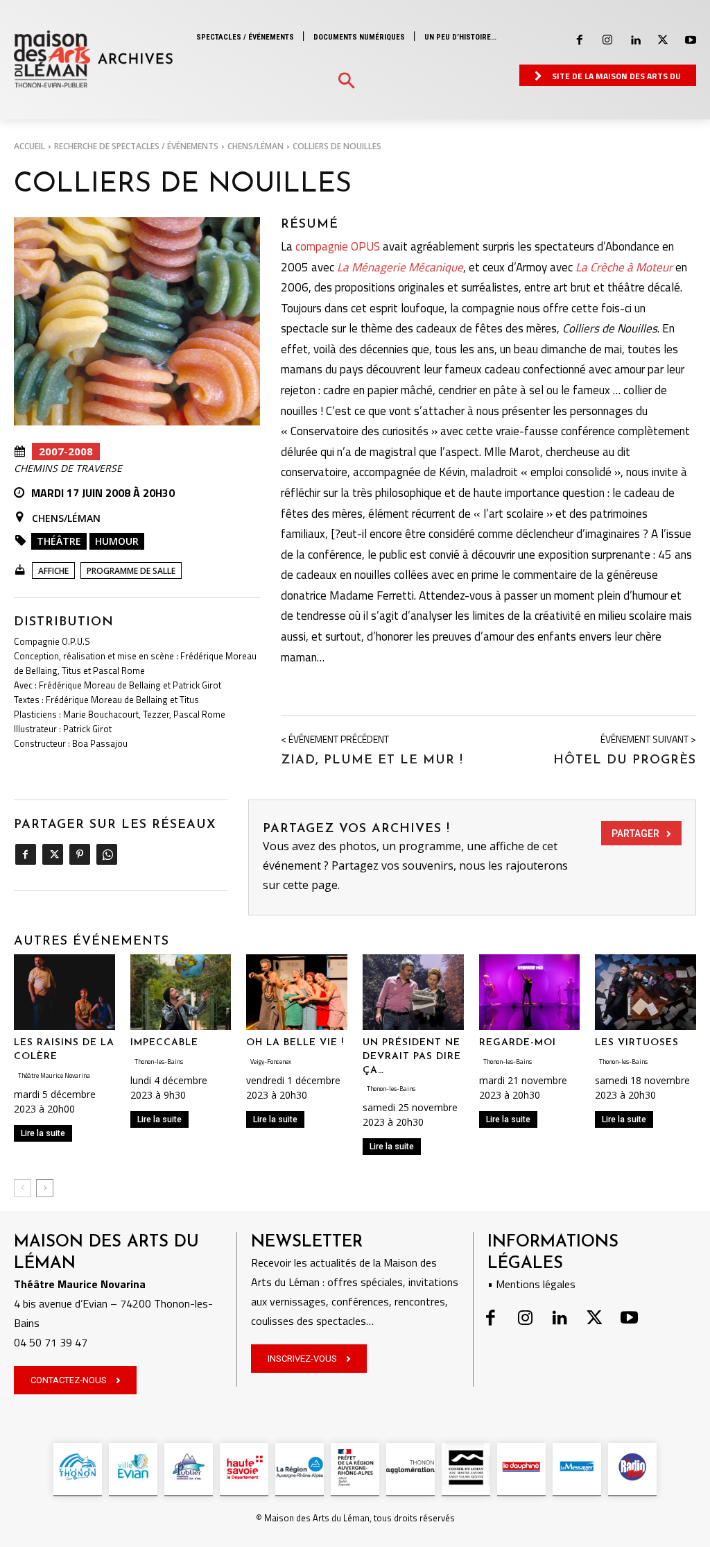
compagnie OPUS (337, 246)
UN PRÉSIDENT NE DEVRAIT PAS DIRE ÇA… (412, 1056)
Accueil (29, 146)
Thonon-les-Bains (159, 1061)
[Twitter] (663, 40)
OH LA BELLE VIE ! (295, 1043)
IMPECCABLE (164, 1043)
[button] (346, 81)
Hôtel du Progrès (624, 760)
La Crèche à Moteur (624, 267)
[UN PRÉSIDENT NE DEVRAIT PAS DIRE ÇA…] (413, 992)
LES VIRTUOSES (637, 1043)
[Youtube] (690, 40)
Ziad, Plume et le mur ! (372, 760)
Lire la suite (43, 1133)
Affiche (53, 571)
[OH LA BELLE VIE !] (296, 992)
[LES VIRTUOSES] (645, 992)
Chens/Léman (255, 146)
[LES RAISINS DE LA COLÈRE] (64, 992)
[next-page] (44, 1188)
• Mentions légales (531, 1284)
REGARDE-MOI (517, 1043)
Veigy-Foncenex (270, 1061)
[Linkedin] (635, 40)
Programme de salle (131, 571)
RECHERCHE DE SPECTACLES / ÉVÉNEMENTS (136, 146)
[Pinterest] (79, 854)
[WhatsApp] (106, 854)
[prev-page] (22, 1188)
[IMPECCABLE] (181, 992)
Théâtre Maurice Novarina (54, 1075)
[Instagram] (607, 40)
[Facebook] (580, 40)
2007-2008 (66, 451)
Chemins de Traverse (68, 468)
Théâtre (59, 541)
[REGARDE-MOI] (529, 992)
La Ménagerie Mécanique (400, 267)
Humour (117, 541)
